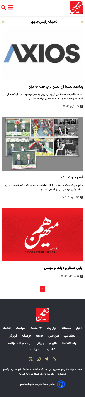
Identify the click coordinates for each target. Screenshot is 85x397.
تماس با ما (49, 349)
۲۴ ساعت (36, 328)
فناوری (53, 343)
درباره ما (34, 349)
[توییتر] (31, 360)
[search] (3, 7)
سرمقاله (67, 328)
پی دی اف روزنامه (19, 343)
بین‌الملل (54, 336)
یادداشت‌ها (69, 343)
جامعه (40, 336)
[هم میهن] (76, 7)
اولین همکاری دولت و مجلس (63, 268)
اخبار (79, 328)
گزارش (13, 336)
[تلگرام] (46, 360)
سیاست (21, 328)
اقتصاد (7, 328)
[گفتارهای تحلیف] (42, 144)
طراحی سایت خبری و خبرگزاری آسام (37, 384)
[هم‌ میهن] (42, 315)
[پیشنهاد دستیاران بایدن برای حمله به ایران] (42, 53)
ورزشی (40, 343)
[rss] (54, 360)
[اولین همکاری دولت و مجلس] (42, 235)
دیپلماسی (70, 336)
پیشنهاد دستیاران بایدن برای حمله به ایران (55, 86)
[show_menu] (10, 7)
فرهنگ (27, 336)
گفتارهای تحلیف (72, 177)
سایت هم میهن (20, 369)
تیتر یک (52, 328)
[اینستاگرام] (38, 360)
